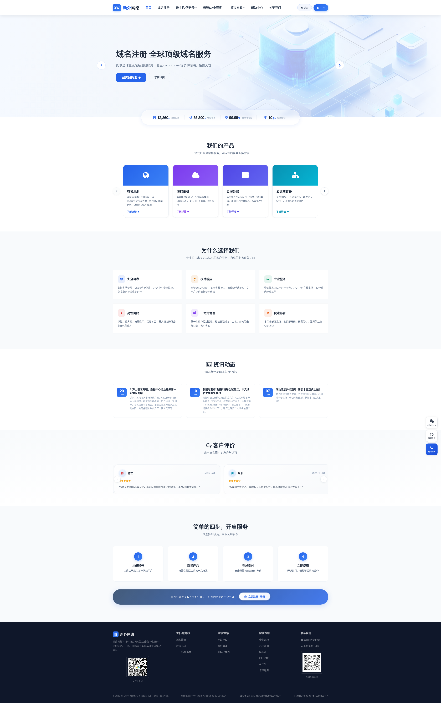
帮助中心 (257, 8)
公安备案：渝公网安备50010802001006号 (260, 695)
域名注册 (164, 8)
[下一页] (324, 191)
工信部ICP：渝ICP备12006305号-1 (311, 695)
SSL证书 (264, 651)
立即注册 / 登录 (256, 596)
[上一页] (116, 191)
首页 (149, 8)
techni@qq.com (312, 639)
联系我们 (154, 77)
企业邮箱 (264, 639)
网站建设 (222, 639)
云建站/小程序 (212, 8)
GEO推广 (264, 658)
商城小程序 (224, 651)
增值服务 (264, 670)
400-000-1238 (311, 645)
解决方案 (236, 8)
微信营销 (222, 645)
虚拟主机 (181, 645)
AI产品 (262, 664)
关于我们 (275, 8)
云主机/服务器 (185, 8)
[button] (339, 65)
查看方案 (127, 77)
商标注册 (264, 645)
